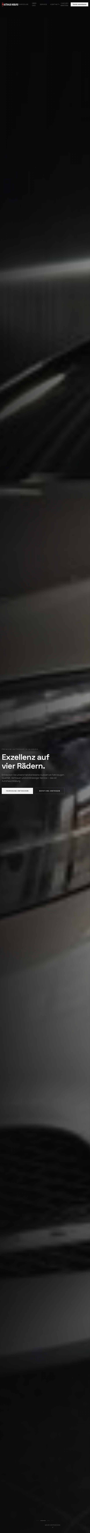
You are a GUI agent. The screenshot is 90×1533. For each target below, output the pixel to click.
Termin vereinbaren (79, 4)
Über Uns (34, 4)
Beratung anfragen (49, 791)
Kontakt (54, 4)
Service (43, 4)
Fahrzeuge (23, 4)
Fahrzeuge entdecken (17, 791)
